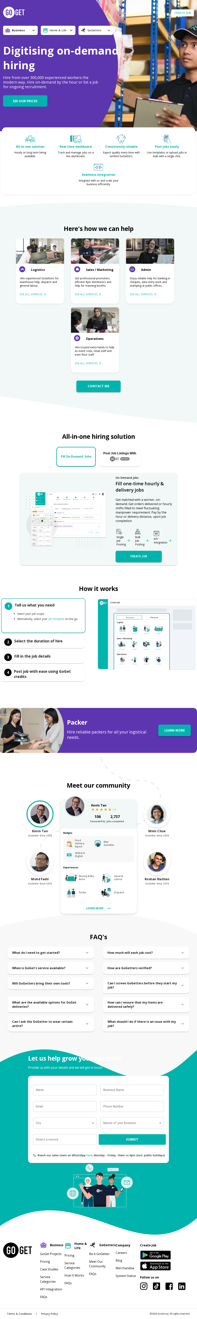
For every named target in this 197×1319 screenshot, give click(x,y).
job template (56, 619)
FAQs (43, 1297)
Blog (146, 13)
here (89, 1155)
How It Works (74, 1275)
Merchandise (130, 13)
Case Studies (49, 1269)
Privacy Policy (49, 1313)
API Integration (51, 1289)
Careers (160, 13)
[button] (26, 101)
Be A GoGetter (99, 1254)
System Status (126, 1276)
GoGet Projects (51, 1254)
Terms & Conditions (19, 1313)
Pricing (45, 1261)
